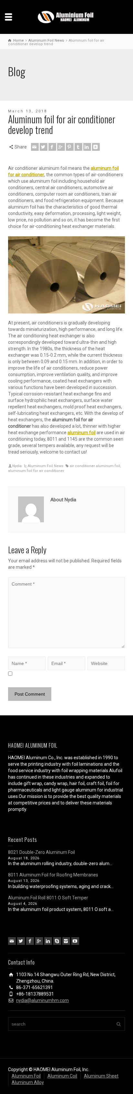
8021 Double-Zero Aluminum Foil (41, 852)
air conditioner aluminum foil (95, 466)
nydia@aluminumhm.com (42, 1000)
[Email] (35, 147)
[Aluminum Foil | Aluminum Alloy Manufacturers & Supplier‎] (66, 16)
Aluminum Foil (26, 1076)
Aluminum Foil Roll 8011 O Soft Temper (48, 897)
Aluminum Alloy (28, 1082)
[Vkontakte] (96, 147)
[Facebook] (52, 147)
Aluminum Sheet (101, 1076)
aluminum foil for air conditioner (36, 471)
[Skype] (57, 941)
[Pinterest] (70, 147)
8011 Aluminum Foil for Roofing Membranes (53, 874)
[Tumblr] (78, 147)
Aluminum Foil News (45, 466)
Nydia (17, 466)
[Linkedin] (87, 147)
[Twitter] (43, 147)
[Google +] (61, 147)
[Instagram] (66, 941)
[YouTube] (75, 941)
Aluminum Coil (62, 1076)
